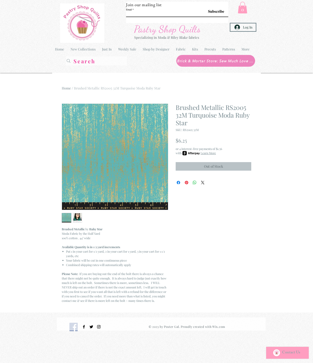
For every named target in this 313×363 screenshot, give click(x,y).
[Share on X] (202, 182)
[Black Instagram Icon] (98, 326)
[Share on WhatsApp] (194, 182)
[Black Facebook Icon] (84, 326)
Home (66, 88)
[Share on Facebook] (178, 182)
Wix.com (218, 327)
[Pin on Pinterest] (186, 182)
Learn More (208, 153)
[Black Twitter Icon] (91, 326)
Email (129, 9)
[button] (242, 7)
